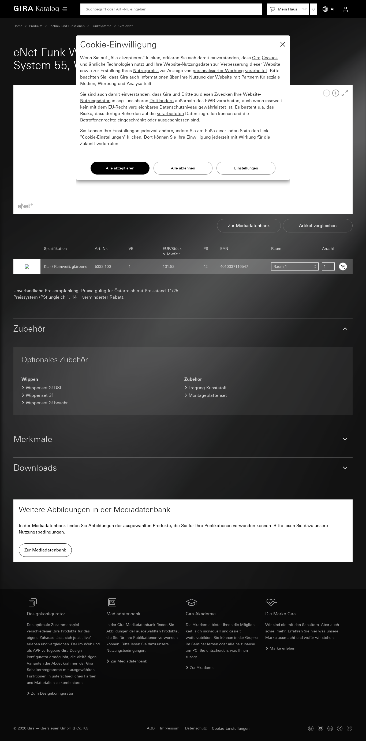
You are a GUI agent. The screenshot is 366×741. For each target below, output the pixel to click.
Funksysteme (101, 26)
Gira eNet (125, 26)
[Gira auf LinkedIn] (330, 728)
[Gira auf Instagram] (311, 728)
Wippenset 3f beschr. (47, 402)
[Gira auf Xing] (340, 728)
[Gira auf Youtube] (320, 728)
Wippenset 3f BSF (44, 387)
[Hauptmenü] (63, 9)
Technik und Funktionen (67, 26)
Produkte (36, 26)
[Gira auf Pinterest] (349, 728)
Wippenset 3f (39, 395)
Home (18, 26)
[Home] (36, 9)
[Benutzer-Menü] (345, 9)
